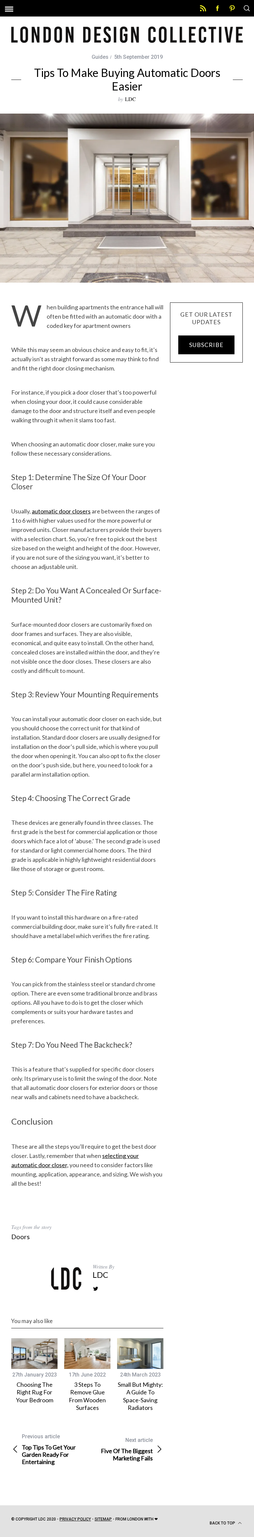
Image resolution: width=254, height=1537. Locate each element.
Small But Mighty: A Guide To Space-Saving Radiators (140, 1396)
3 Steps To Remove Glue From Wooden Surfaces (87, 1396)
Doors (20, 1236)
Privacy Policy (75, 1519)
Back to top (223, 1523)
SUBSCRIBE (206, 344)
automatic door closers (61, 511)
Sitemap (103, 1519)
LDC (130, 98)
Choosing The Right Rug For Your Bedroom (34, 1392)
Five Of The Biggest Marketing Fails (127, 1449)
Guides (100, 57)
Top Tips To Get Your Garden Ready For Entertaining (49, 1449)
